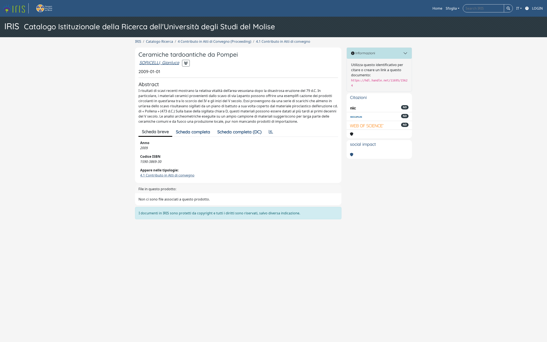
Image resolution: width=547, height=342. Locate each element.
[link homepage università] (49, 8)
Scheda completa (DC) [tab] (239, 131)
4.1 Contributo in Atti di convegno (283, 41)
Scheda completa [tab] (193, 131)
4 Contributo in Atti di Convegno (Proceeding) (214, 41)
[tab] (271, 131)
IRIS (138, 41)
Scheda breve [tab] (155, 131)
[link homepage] (16, 8)
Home (437, 8)
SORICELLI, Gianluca (159, 62)
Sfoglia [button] (451, 8)
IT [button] (517, 8)
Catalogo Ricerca (159, 41)
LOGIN (537, 8)
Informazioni (364, 53)
